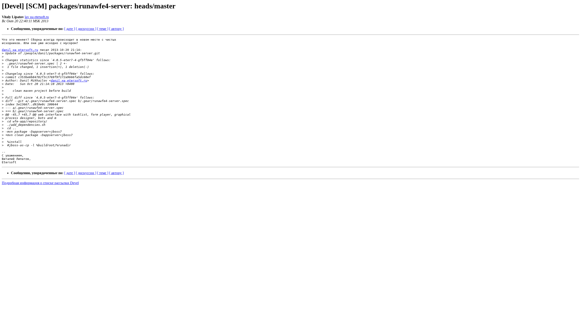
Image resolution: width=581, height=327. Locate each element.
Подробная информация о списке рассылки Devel (40, 183)
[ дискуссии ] (86, 29)
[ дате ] (69, 29)
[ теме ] (102, 29)
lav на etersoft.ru (37, 17)
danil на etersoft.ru (20, 50)
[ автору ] (116, 29)
